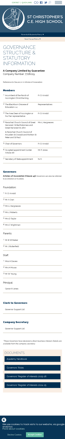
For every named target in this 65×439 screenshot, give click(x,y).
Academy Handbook (17, 359)
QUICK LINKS (27, 2)
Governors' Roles (15, 368)
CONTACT (16, 2)
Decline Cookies (14, 435)
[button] (32, 34)
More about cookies (13, 429)
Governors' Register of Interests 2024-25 (26, 385)
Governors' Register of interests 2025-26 (26, 376)
